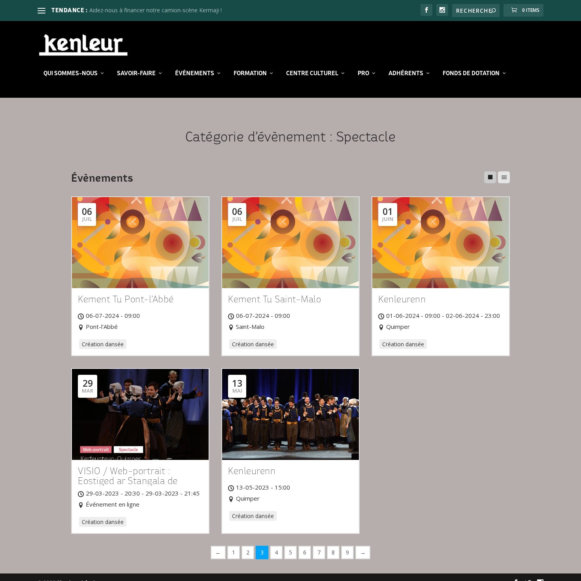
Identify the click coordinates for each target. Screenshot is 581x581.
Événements (194, 73)
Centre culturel (312, 73)
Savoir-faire (136, 73)
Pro (363, 73)
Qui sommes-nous (70, 73)
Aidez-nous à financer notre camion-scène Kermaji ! (155, 10)
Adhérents (406, 73)
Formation (250, 73)
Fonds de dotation (471, 73)
